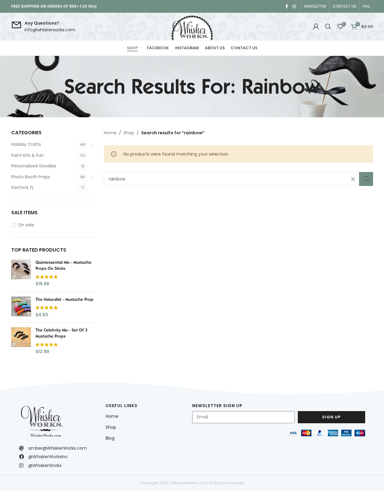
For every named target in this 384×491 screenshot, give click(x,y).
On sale (26, 225)
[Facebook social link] (287, 6)
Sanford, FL (22, 187)
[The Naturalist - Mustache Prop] (21, 307)
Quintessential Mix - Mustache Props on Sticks (63, 265)
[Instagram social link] (294, 6)
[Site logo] (192, 26)
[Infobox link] (43, 26)
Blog (110, 438)
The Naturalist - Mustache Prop (64, 299)
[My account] (316, 26)
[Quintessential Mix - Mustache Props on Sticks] (21, 273)
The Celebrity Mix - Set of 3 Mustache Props (61, 333)
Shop (129, 133)
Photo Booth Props (30, 177)
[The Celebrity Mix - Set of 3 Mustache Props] (21, 341)
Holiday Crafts (26, 144)
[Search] (328, 26)
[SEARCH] (366, 179)
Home (110, 133)
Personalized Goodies (33, 166)
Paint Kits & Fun (27, 155)
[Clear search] (354, 179)
